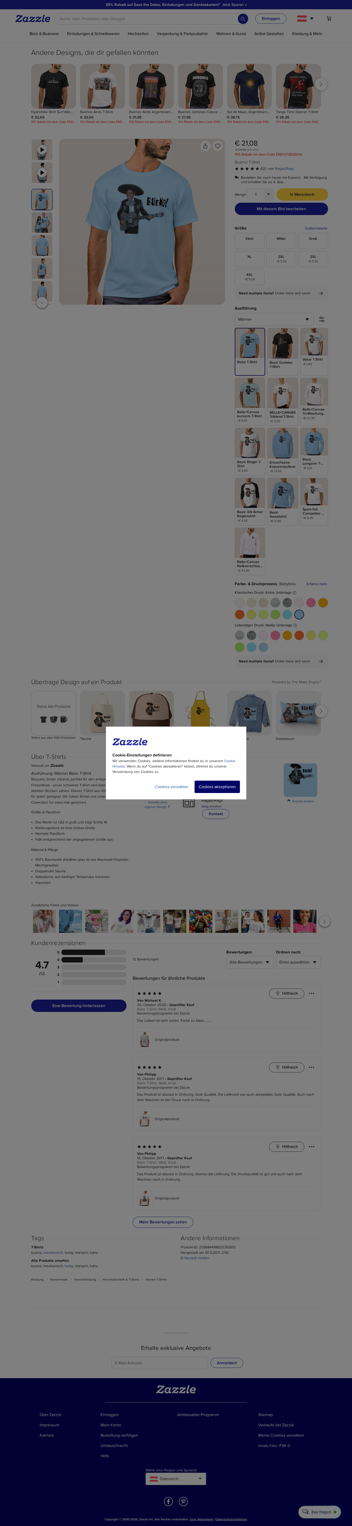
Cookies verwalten (171, 786)
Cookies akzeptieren (217, 786)
